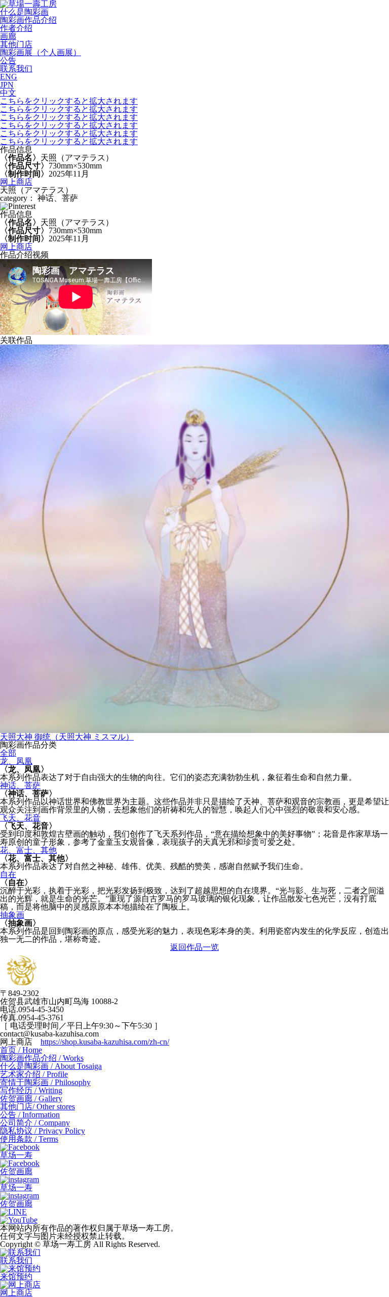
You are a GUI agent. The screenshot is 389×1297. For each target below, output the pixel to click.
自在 (8, 874)
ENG (8, 76)
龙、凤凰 (16, 761)
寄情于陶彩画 (45, 1082)
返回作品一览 (194, 947)
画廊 (8, 36)
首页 (21, 1050)
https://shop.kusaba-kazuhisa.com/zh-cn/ (105, 1041)
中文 (8, 93)
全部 (8, 753)
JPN (7, 84)
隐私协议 (42, 1131)
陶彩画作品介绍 (28, 20)
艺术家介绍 (34, 1074)
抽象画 (12, 915)
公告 (8, 60)
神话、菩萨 (20, 785)
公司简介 (35, 1122)
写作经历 (31, 1090)
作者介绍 (16, 28)
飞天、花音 (20, 817)
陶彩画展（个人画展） (40, 52)
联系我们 (16, 68)
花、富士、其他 (28, 850)
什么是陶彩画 (24, 12)
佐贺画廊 (31, 1098)
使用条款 (29, 1139)
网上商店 (16, 182)
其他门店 (16, 44)
